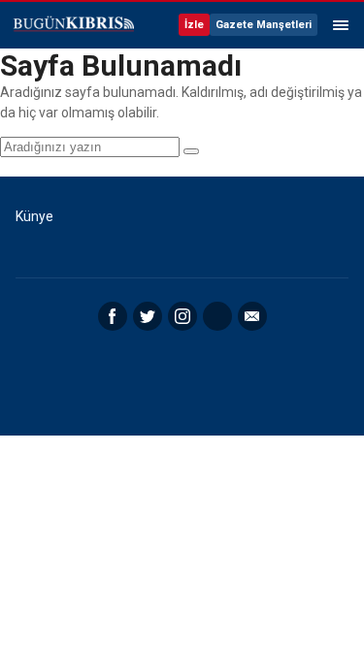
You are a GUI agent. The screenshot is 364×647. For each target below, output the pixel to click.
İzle (194, 24)
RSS (217, 316)
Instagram (182, 316)
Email (252, 316)
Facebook (112, 316)
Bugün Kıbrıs (73, 25)
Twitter (147, 316)
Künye (34, 216)
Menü (340, 25)
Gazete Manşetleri (263, 24)
